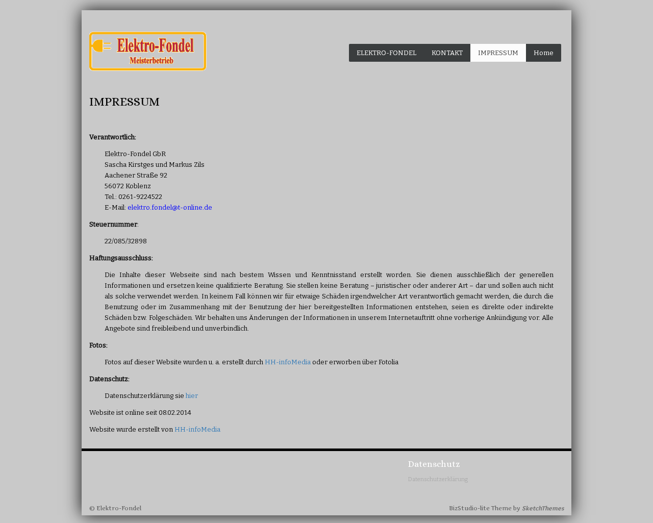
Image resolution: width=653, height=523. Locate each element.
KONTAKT (447, 53)
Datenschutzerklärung (438, 479)
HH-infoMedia (288, 362)
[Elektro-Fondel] (148, 51)
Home (544, 53)
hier (192, 396)
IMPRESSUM (498, 53)
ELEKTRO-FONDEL (386, 53)
